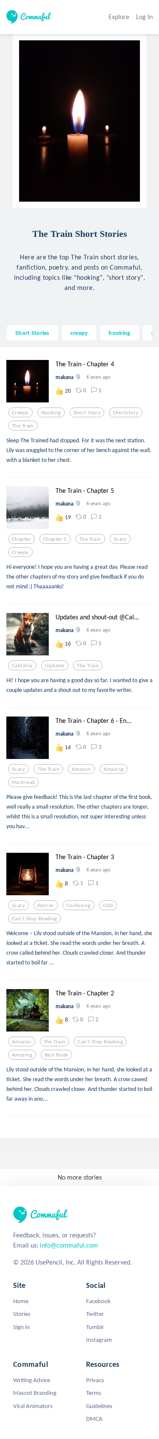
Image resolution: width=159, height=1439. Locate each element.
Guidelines (99, 1406)
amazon (81, 769)
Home (20, 1301)
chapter (21, 539)
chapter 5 (55, 539)
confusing (79, 905)
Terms (93, 1393)
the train (23, 426)
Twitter (95, 1314)
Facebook (98, 1301)
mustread (23, 782)
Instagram (99, 1339)
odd (108, 905)
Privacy (95, 1380)
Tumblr (95, 1327)
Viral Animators (33, 1406)
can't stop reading (34, 919)
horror (45, 905)
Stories (22, 1314)
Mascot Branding (34, 1393)
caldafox (22, 666)
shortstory (125, 413)
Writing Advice (31, 1380)
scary (120, 539)
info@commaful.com (69, 1245)
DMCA (94, 1418)
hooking (119, 333)
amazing (113, 769)
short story (87, 413)
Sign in (21, 1327)
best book (56, 1055)
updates (54, 666)
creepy (79, 333)
